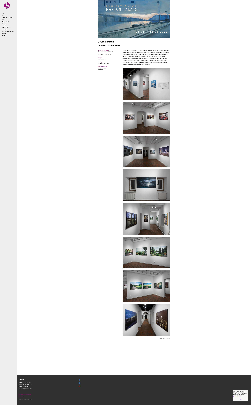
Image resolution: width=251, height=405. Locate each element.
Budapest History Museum (25, 394)
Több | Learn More (237, 396)
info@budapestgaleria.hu (25, 388)
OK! (240, 399)
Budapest (21, 396)
